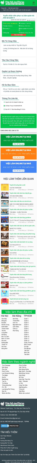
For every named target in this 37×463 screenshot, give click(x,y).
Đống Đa (4, 320)
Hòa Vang (16, 330)
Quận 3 (26, 322)
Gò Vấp (26, 346)
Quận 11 (26, 338)
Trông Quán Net (6, 385)
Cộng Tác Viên (23, 385)
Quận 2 (26, 320)
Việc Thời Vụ (22, 367)
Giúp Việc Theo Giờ (24, 379)
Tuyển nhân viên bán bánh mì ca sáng (21, 242)
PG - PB (4, 387)
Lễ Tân (21, 383)
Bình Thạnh (27, 344)
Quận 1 (26, 318)
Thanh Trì (4, 344)
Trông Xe (21, 389)
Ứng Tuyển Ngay (18, 34)
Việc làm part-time (13, 8)
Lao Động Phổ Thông (8, 389)
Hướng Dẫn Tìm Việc (6, 443)
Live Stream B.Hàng (8, 373)
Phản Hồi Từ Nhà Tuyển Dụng (9, 448)
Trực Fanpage (6, 365)
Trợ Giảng (5, 383)
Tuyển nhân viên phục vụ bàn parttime (21, 282)
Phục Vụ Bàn (23, 365)
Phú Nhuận (27, 348)
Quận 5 (26, 326)
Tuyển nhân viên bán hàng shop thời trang (22, 234)
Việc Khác (22, 391)
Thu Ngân (5, 375)
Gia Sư (4, 377)
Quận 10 (26, 336)
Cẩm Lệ (15, 328)
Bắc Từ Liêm (5, 336)
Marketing (5, 379)
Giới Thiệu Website (5, 436)
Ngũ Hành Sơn (17, 324)
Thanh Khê (16, 320)
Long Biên (4, 332)
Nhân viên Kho (6, 393)
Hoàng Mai (5, 342)
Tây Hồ (4, 330)
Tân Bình (26, 354)
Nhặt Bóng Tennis (24, 373)
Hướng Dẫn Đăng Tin (6, 440)
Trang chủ (3, 8)
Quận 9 (26, 334)
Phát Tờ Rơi (5, 371)
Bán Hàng (5, 367)
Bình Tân (26, 352)
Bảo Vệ (4, 391)
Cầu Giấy (4, 318)
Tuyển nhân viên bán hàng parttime (20, 217)
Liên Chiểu (16, 326)
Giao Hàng (22, 375)
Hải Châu (15, 318)
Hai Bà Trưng (5, 324)
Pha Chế (4, 369)
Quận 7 (26, 330)
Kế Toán (21, 377)
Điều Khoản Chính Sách (7, 445)
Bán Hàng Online (24, 369)
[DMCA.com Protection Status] (9, 425)
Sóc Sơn (4, 346)
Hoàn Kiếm (5, 326)
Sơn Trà (15, 322)
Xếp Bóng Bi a (23, 387)
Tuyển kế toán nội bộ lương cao (19, 299)
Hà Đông (4, 334)
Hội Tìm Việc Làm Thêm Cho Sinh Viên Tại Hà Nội (14, 454)
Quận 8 (26, 332)
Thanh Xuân (5, 328)
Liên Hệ (2, 438)
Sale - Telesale (23, 381)
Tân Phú (26, 350)
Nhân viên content (24, 393)
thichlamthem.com (21, 119)
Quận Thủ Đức (28, 342)
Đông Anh (4, 348)
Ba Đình (4, 322)
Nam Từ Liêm (6, 338)
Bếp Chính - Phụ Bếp (25, 371)
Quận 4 (26, 324)
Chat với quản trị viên (6, 450)
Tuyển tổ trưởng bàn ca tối (17, 185)
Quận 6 (26, 328)
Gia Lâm (4, 340)
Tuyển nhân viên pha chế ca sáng (20, 258)
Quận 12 (26, 340)
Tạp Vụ (4, 381)
